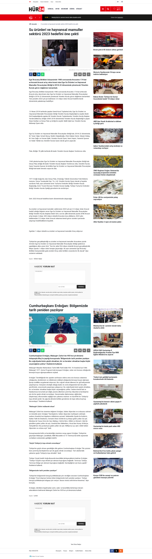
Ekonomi (64, 9)
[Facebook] (31, 74)
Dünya (72, 9)
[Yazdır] (75, 74)
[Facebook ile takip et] (112, 551)
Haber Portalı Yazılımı (38, 556)
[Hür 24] (36, 9)
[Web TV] (118, 2)
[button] (80, 74)
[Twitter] (35, 74)
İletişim (71, 551)
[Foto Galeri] (122, 2)
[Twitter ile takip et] (116, 551)
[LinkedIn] (38, 74)
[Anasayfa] (30, 1)
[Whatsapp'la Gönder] (42, 74)
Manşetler (35, 1)
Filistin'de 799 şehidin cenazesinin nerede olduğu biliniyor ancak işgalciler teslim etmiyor (74, 17)
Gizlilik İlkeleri (79, 551)
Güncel (51, 9)
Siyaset (79, 9)
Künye (65, 551)
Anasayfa (34, 24)
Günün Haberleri (44, 1)
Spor (57, 9)
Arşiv (52, 1)
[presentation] (35, 17)
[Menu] (102, 9)
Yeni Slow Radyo (76, 544)
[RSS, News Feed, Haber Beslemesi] (121, 551)
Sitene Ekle (58, 1)
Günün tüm (117, 17)
